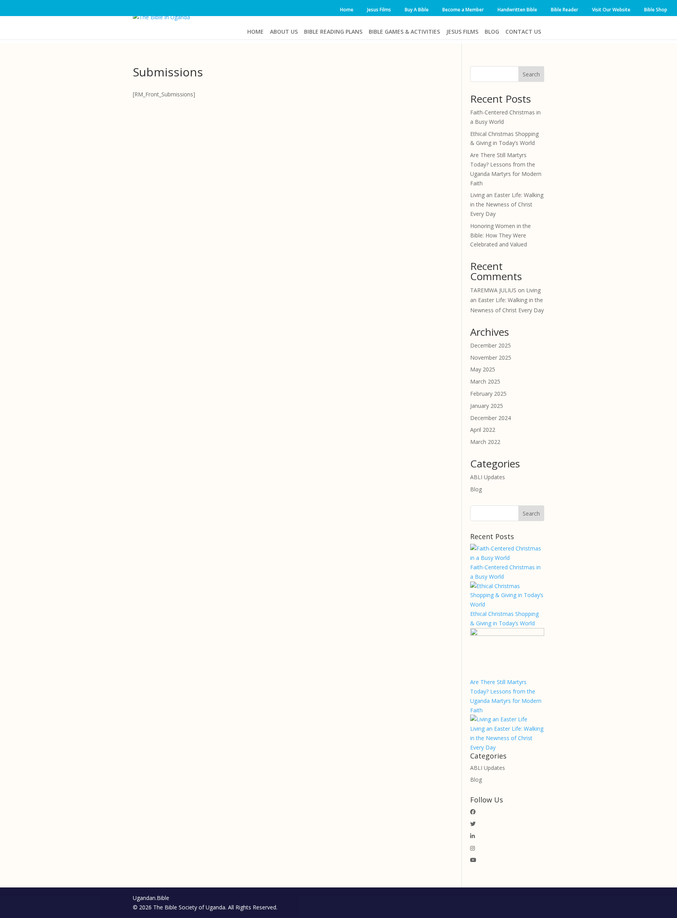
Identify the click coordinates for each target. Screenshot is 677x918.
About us (284, 31)
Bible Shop (655, 9)
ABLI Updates (487, 477)
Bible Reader (564, 9)
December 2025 (490, 345)
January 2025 (486, 405)
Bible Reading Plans (333, 31)
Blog (492, 31)
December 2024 (490, 418)
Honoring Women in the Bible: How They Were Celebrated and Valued (500, 235)
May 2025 (482, 369)
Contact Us (523, 31)
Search (531, 74)
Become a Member (463, 9)
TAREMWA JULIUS (493, 290)
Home (346, 9)
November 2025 (490, 357)
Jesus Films (379, 9)
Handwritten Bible (517, 9)
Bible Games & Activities (404, 31)
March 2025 (485, 381)
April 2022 (482, 429)
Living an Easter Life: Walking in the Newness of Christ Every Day (506, 204)
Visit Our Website (611, 9)
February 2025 (488, 393)
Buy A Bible (417, 9)
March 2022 (485, 441)
